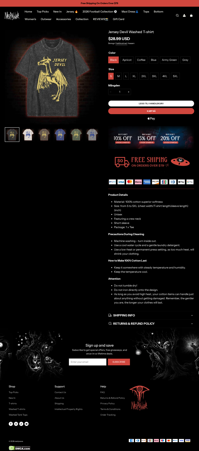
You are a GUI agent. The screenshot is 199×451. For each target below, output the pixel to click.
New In (57, 11)
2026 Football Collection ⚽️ (100, 11)
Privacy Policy (107, 403)
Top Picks (43, 11)
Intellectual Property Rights (68, 409)
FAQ (102, 392)
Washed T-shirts (17, 409)
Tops (146, 11)
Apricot (127, 60)
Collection (82, 19)
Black (113, 60)
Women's (30, 19)
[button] (177, 15)
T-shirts (13, 403)
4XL (164, 76)
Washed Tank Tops (18, 415)
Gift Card (118, 19)
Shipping (59, 403)
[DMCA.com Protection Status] (19, 450)
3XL (154, 76)
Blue (153, 60)
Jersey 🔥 (72, 11)
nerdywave (19, 441)
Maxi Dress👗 (130, 11)
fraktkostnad (121, 43)
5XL (175, 76)
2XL (143, 76)
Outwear (46, 19)
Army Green (169, 60)
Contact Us (60, 392)
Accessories (63, 19)
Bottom (158, 11)
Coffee (141, 60)
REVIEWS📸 (100, 19)
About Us (59, 398)
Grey (185, 60)
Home (28, 11)
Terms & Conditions (110, 409)
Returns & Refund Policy (112, 398)
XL (134, 76)
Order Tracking (108, 415)
